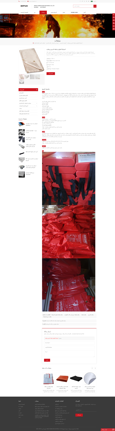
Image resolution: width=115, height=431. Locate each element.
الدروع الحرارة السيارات (23, 106)
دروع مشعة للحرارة (58, 415)
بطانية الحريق (91, 315)
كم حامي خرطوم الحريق (59, 423)
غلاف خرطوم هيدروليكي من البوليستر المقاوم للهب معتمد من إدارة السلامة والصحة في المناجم (42, 416)
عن (34, 12)
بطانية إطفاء (83, 315)
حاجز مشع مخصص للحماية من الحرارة (62, 413)
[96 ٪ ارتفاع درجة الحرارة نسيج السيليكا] (22, 160)
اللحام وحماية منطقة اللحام (24, 111)
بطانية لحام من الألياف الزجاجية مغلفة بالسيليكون (48, 387)
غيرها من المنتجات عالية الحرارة (52, 43)
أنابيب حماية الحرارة (23, 98)
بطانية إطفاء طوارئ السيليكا (57, 315)
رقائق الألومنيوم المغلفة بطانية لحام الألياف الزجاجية (56, 321)
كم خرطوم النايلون (58, 417)
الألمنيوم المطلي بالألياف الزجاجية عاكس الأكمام (30, 145)
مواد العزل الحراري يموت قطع (60, 411)
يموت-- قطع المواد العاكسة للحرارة (31, 131)
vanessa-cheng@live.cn (33, 1)
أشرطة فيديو (54, 12)
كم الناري (57, 404)
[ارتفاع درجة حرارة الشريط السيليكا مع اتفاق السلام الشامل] (22, 167)
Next (95, 368)
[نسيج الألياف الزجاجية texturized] (22, 174)
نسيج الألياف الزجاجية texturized (30, 173)
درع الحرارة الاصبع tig (90, 386)
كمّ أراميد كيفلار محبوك (39, 408)
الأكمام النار (21, 93)
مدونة (20, 417)
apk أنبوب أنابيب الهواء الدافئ (32, 151)
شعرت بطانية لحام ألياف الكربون (62, 387)
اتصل (64, 12)
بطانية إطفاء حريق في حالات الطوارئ (72, 315)
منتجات (43, 12)
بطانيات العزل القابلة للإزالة (39, 43)
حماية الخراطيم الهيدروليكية (24, 113)
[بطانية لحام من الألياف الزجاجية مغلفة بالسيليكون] (48, 378)
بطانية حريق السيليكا (47, 317)
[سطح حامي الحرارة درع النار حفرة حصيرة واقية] (76, 378)
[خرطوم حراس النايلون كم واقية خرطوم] (22, 139)
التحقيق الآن (51, 73)
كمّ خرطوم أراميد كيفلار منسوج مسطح (42, 406)
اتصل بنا (20, 413)
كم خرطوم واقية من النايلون (60, 419)
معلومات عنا (21, 406)
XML (78, 429)
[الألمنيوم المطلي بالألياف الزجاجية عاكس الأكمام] (22, 146)
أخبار (84, 12)
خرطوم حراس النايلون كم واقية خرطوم (31, 138)
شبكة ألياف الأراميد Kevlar (40, 404)
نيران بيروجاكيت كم (58, 408)
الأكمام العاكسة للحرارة (23, 95)
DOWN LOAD (74, 12)
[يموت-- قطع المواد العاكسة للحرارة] (22, 132)
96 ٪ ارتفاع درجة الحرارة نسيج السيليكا (32, 159)
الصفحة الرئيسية (24, 12)
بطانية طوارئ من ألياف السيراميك (52, 324)
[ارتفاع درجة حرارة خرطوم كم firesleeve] (22, 125)
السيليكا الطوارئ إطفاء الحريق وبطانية (51, 338)
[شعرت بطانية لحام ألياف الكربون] (62, 378)
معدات (20, 108)
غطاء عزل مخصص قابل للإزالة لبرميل (42, 411)
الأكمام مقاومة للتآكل (23, 100)
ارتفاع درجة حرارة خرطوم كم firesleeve (31, 124)
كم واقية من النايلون (59, 421)
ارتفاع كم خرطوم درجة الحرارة (61, 406)
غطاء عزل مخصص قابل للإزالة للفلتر (41, 413)
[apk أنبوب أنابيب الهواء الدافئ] (22, 153)
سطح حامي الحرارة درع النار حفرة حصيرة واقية (76, 387)
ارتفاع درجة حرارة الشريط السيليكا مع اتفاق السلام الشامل (31, 166)
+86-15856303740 (23, 1)
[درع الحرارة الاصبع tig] (90, 378)
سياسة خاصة (21, 415)
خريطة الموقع (65, 429)
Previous (92, 368)
